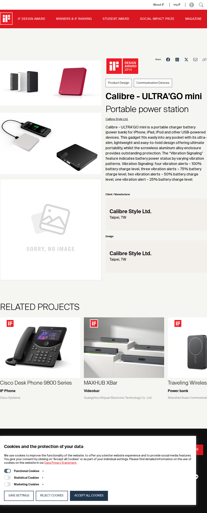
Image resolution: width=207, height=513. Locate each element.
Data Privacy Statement (60, 463)
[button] (191, 5)
